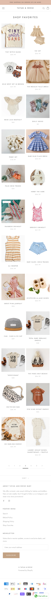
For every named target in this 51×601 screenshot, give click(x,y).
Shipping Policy (8, 521)
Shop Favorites (8, 525)
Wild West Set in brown (13, 84)
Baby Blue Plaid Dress (37, 156)
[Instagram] (9, 500)
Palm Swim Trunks (13, 186)
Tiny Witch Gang (13, 52)
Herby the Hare (38, 192)
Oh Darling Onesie (13, 444)
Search (5, 513)
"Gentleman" (13, 375)
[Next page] (42, 465)
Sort (24, 478)
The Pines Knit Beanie (38, 374)
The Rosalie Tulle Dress (38, 87)
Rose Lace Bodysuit (13, 120)
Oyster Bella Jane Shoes (38, 298)
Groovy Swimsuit (38, 227)
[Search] (44, 8)
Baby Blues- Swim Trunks (38, 262)
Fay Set (38, 51)
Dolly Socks (37, 121)
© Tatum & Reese (26, 567)
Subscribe (11, 555)
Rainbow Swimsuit (13, 226)
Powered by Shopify (25, 570)
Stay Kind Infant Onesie (38, 409)
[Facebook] (4, 500)
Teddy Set (13, 157)
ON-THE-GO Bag (13, 407)
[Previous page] (9, 465)
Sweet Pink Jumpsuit (13, 304)
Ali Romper (13, 266)
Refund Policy (7, 517)
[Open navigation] (3, 8)
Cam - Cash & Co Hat (13, 336)
